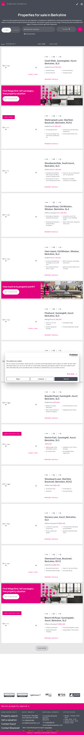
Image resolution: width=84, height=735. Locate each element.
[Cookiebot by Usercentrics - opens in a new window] (70, 355)
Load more (42, 648)
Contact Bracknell (10, 728)
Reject (18, 379)
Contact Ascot (8, 724)
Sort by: (3, 44)
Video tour (32, 74)
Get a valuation (11, 99)
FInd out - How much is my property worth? (42, 733)
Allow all (66, 379)
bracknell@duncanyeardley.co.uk (53, 725)
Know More (48, 728)
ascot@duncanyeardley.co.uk (31, 723)
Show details (70, 374)
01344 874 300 (29, 720)
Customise (41, 379)
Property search (9, 716)
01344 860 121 (49, 722)
